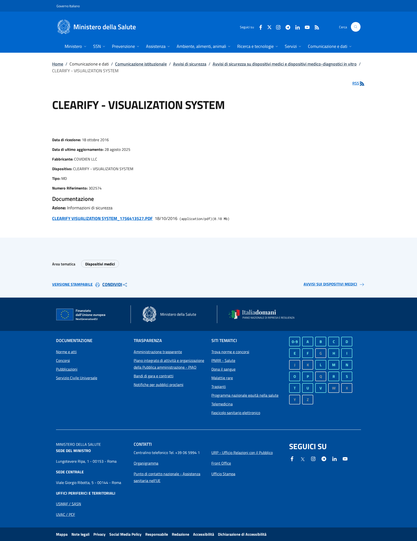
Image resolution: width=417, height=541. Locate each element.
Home (57, 64)
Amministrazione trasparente (158, 352)
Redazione (180, 534)
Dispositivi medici (100, 264)
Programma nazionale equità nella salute (244, 395)
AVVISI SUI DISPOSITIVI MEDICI (330, 284)
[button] (356, 27)
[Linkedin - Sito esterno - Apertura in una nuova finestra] (295, 26)
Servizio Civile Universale (76, 378)
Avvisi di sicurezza (189, 64)
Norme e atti (66, 352)
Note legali (80, 534)
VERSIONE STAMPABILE (72, 284)
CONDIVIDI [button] (112, 284)
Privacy (99, 534)
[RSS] (315, 26)
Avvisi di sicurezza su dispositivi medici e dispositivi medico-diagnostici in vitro (285, 64)
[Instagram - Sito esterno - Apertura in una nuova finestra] (276, 26)
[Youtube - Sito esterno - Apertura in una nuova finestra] (305, 26)
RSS (355, 83)
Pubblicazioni (66, 369)
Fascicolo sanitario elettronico (235, 413)
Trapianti (218, 386)
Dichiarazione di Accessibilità (242, 534)
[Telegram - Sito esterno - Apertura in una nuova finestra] (324, 458)
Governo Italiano (68, 5)
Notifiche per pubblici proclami (158, 384)
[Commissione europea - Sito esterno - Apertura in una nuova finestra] (81, 315)
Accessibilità (203, 534)
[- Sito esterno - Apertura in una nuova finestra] (345, 458)
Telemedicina (222, 404)
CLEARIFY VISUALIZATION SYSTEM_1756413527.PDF (102, 218)
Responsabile (156, 534)
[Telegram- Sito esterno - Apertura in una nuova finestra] (286, 26)
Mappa (62, 534)
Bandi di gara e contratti (154, 376)
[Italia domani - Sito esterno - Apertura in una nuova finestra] (265, 314)
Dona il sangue (223, 369)
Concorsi (63, 360)
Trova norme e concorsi (230, 352)
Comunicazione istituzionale (141, 64)
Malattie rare (222, 378)
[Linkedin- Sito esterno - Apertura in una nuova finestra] (334, 458)
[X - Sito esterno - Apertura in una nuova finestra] (269, 26)
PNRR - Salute (223, 360)
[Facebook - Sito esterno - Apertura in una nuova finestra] (259, 26)
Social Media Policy (125, 534)
